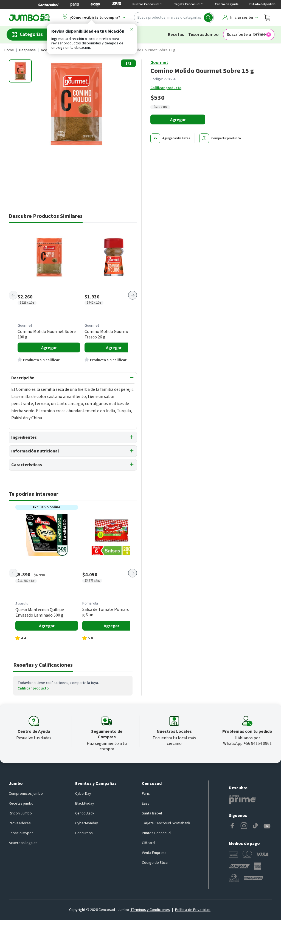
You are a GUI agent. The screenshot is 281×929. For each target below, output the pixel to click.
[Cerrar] (131, 30)
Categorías (31, 34)
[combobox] (174, 17)
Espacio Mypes (21, 833)
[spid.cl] (116, 4)
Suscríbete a (239, 35)
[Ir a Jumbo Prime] (242, 799)
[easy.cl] (95, 4)
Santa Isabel (152, 813)
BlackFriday (84, 803)
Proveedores (20, 823)
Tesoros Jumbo (203, 35)
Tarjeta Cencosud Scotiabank (166, 823)
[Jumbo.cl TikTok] (255, 826)
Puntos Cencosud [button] (146, 4)
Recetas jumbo (21, 803)
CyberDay (83, 793)
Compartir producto (226, 138)
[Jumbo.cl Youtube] (267, 826)
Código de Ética (155, 862)
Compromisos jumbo (26, 793)
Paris (146, 793)
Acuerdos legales (23, 843)
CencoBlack (84, 813)
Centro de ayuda (226, 4)
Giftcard (148, 843)
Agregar (178, 120)
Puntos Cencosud (156, 833)
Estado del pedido (262, 4)
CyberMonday (86, 823)
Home (9, 50)
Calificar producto (165, 88)
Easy (146, 803)
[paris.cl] (75, 4)
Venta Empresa (154, 853)
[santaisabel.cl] (48, 4)
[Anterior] (13, 295)
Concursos (84, 833)
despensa (27, 50)
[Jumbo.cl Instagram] (244, 826)
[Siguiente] (132, 295)
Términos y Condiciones (150, 910)
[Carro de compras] (267, 17)
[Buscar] (208, 17)
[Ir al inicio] (29, 17)
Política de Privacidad (192, 910)
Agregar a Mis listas (176, 138)
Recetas (176, 35)
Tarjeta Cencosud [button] (186, 4)
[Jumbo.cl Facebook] (232, 826)
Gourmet (159, 62)
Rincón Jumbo (20, 813)
